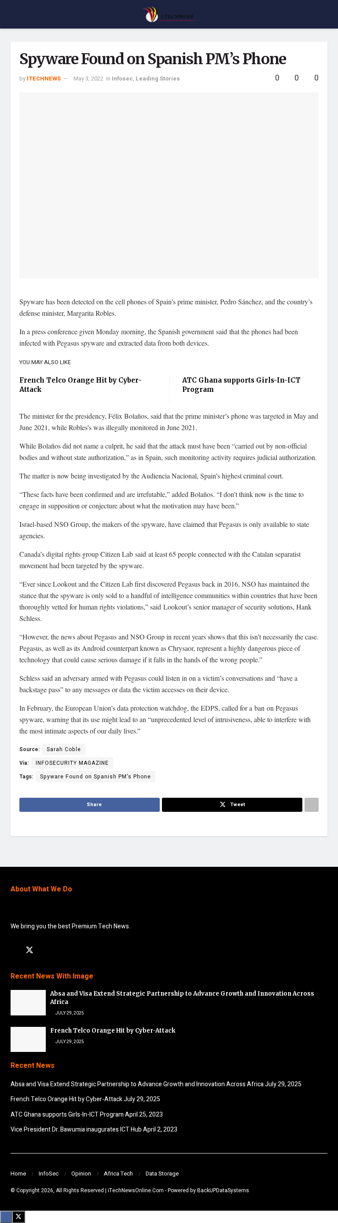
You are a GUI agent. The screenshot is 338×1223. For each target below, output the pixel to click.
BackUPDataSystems (223, 1190)
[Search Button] (323, 14)
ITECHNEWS (44, 78)
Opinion (81, 1173)
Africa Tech (118, 1173)
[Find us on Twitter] (29, 950)
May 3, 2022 (88, 78)
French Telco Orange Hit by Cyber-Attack (112, 1030)
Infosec (122, 78)
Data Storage (162, 1173)
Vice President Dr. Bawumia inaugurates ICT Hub (76, 1129)
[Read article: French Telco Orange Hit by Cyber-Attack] (28, 1039)
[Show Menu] (14, 14)
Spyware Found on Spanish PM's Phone (95, 777)
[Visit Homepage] (169, 14)
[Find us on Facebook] (14, 951)
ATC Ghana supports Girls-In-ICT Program (67, 1114)
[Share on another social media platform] (312, 805)
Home (18, 1173)
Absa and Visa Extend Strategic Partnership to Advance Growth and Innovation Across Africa (137, 1084)
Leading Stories (158, 78)
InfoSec (49, 1173)
